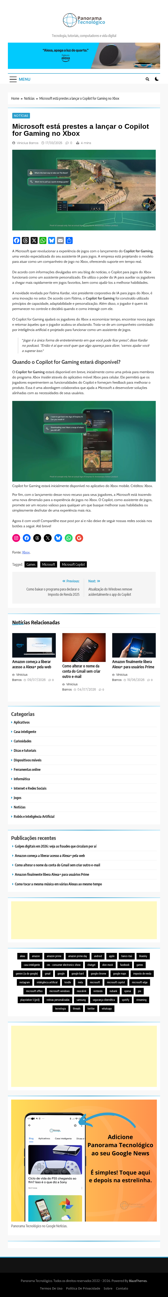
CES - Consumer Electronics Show (63, 964)
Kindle (68, 982)
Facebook (125, 964)
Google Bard (78, 973)
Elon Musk (107, 964)
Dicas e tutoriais (25, 750)
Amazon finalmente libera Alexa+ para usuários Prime (52, 874)
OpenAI (127, 991)
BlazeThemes (138, 1281)
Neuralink (81, 991)
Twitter (91, 1008)
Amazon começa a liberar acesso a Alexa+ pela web (50, 855)
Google (61, 973)
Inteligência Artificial (47, 982)
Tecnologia (60, 1008)
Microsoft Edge (139, 982)
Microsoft (48, 564)
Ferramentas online (27, 769)
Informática (22, 778)
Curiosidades (22, 741)
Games (30, 564)
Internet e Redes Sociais (30, 788)
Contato (122, 1288)
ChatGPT (91, 964)
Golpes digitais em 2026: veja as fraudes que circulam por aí (55, 846)
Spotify (125, 999)
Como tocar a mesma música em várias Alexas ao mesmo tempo (58, 884)
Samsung (81, 999)
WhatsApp (107, 1008)
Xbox (26, 552)
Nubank (113, 991)
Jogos (17, 797)
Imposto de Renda (142, 973)
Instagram (24, 982)
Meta (80, 982)
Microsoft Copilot (73, 564)
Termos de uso (51, 1288)
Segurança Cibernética (104, 999)
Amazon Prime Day (77, 956)
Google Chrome (98, 973)
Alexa (22, 956)
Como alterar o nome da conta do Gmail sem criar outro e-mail (81, 671)
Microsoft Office (34, 991)
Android (98, 956)
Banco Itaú (126, 956)
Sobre (108, 1288)
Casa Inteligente (32, 964)
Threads (76, 1008)
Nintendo (98, 991)
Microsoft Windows (59, 991)
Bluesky (143, 956)
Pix (139, 991)
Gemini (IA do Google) (27, 973)
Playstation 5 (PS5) (30, 999)
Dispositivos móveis (27, 760)
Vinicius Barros (27, 143)
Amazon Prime (54, 956)
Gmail (48, 973)
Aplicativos (22, 722)
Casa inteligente (25, 731)
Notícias (21, 115)
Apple (111, 956)
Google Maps (119, 973)
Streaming (141, 999)
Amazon (36, 956)
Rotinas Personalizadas (58, 999)
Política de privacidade (83, 1288)
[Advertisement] (84, 920)
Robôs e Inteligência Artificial (34, 816)
